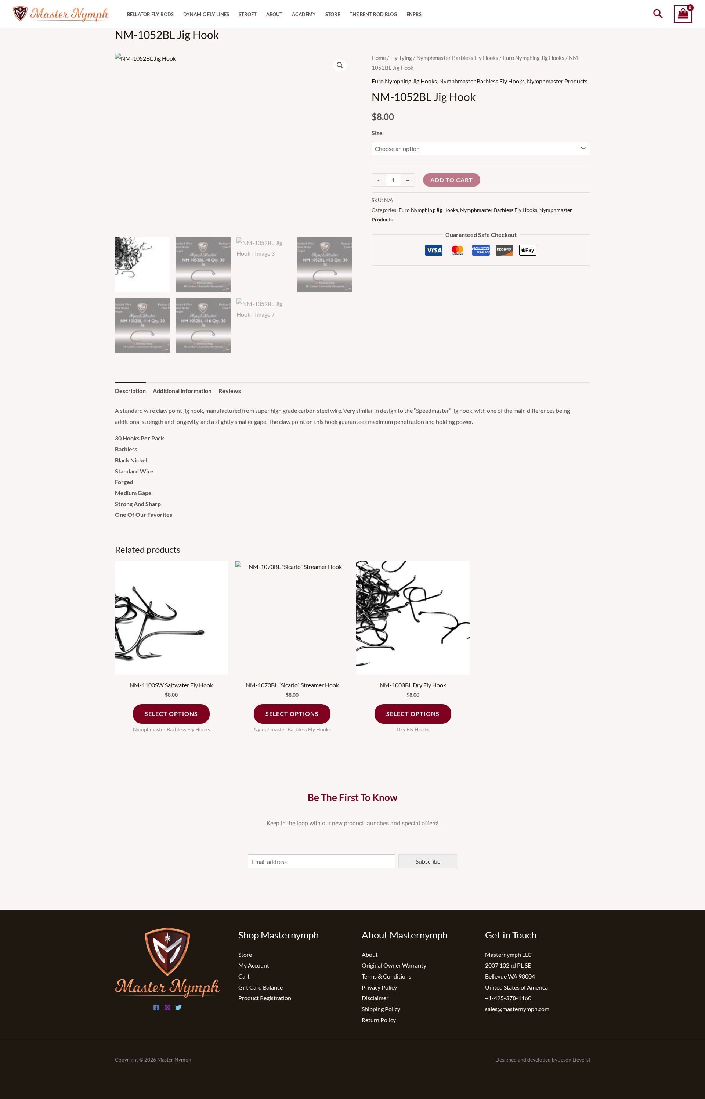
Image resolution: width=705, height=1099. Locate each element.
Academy (304, 14)
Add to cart (451, 179)
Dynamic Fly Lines (206, 14)
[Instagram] (167, 1007)
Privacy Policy (379, 987)
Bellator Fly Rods (150, 14)
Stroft (248, 14)
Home (379, 57)
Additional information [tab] (182, 390)
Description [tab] (130, 390)
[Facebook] (156, 1007)
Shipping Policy (381, 1008)
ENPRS (414, 14)
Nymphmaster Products (557, 81)
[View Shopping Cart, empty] (683, 14)
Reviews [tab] (229, 390)
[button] (658, 14)
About (274, 14)
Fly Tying (401, 57)
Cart (244, 976)
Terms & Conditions (386, 976)
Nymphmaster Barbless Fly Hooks (457, 57)
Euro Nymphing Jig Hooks (533, 57)
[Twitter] (178, 1007)
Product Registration (264, 997)
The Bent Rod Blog (373, 14)
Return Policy (379, 1019)
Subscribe (428, 861)
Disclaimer (375, 997)
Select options (171, 713)
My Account (253, 965)
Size (377, 132)
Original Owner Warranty (394, 965)
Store (332, 14)
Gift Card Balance (260, 987)
